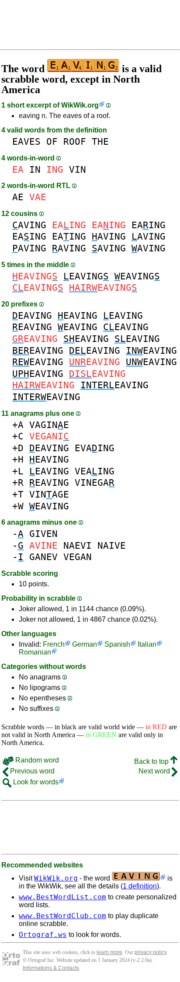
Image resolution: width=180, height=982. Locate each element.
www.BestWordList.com (62, 897)
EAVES (26, 141)
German (84, 644)
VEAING (94, 471)
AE (18, 197)
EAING (149, 224)
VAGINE (49, 424)
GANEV (43, 556)
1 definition (140, 886)
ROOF (74, 141)
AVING (29, 224)
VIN (77, 169)
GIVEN (43, 533)
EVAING (94, 447)
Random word (36, 760)
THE (100, 141)
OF (52, 141)
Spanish (117, 644)
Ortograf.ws (43, 934)
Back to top (152, 761)
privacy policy (151, 952)
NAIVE (111, 545)
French (54, 644)
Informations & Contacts (51, 968)
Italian (147, 644)
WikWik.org (80, 105)
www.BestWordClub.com (62, 916)
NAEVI (77, 545)
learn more (109, 952)
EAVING (86, 276)
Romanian (35, 652)
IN (35, 169)
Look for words (35, 782)
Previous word (31, 771)
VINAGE (49, 494)
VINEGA (94, 482)
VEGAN (77, 556)
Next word (155, 771)
